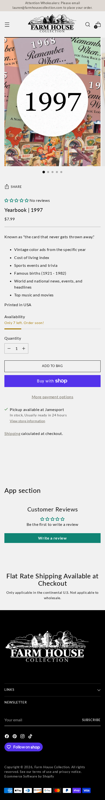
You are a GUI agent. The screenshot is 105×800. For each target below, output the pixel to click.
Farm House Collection (52, 767)
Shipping (12, 433)
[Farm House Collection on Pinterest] (15, 737)
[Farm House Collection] (52, 24)
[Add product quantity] (9, 348)
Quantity (12, 338)
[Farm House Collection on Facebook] (7, 737)
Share (16, 187)
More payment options (53, 396)
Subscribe (91, 720)
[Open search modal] (88, 25)
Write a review (52, 538)
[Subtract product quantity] (23, 348)
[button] (16, 200)
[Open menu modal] (7, 25)
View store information (27, 421)
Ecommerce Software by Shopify (29, 776)
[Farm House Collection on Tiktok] (31, 737)
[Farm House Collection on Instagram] (23, 737)
